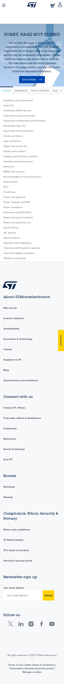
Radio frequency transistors (18, 217)
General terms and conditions (20, 380)
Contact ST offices (14, 407)
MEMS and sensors (14, 171)
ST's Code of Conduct (16, 550)
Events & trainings (14, 449)
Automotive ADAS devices (17, 110)
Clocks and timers (13, 136)
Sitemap (8, 497)
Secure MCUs (10, 227)
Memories (8, 166)
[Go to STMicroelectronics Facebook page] (41, 624)
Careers (7, 349)
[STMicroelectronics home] (32, 4)
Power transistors (12, 207)
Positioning (9, 192)
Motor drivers (10, 181)
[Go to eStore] (53, 5)
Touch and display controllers (19, 253)
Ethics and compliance (16, 529)
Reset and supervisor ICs (17, 222)
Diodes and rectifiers (14, 151)
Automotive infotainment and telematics (24, 120)
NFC (5, 187)
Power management (14, 197)
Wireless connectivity (14, 258)
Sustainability (11, 328)
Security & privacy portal (17, 560)
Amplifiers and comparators (18, 100)
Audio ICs (8, 105)
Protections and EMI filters (17, 212)
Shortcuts (9, 486)
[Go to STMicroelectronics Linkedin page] (20, 624)
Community (10, 428)
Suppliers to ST (12, 359)
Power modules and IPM (16, 202)
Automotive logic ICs (14, 125)
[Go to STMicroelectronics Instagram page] (31, 624)
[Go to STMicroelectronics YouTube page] (51, 624)
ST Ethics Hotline (13, 540)
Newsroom (9, 438)
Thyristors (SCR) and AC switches (21, 248)
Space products (11, 237)
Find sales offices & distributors (22, 418)
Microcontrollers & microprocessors (22, 176)
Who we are (10, 308)
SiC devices (9, 232)
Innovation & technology (17, 339)
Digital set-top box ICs (15, 146)
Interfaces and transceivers (18, 161)
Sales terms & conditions (40, 664)
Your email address (13, 588)
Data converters (12, 141)
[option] (6, 90)
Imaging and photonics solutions (20, 156)
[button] (4, 5)
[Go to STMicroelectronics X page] (11, 624)
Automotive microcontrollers (18, 131)
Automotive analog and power (19, 115)
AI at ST (7, 459)
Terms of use (16, 664)
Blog (6, 370)
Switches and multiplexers (17, 243)
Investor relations (13, 318)
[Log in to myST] (60, 5)
